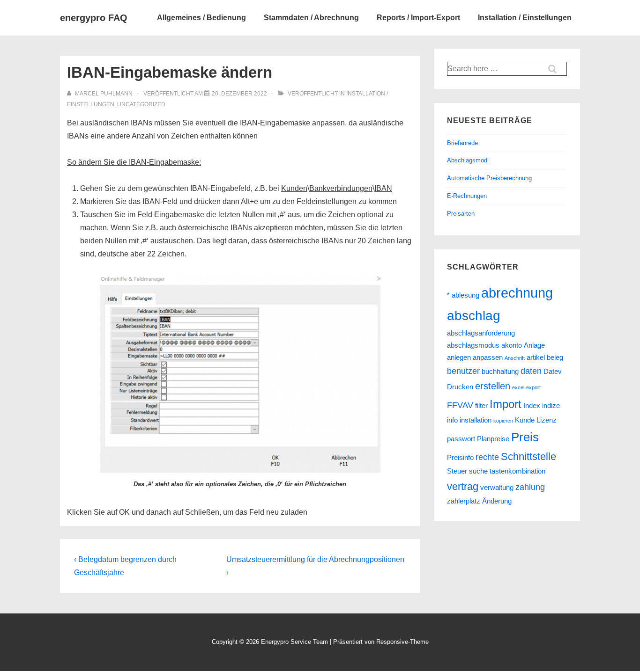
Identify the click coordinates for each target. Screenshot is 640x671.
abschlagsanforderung (481, 333)
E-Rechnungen (467, 195)
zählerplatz (463, 501)
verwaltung (496, 487)
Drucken (460, 387)
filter (481, 405)
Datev (552, 371)
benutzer (463, 371)
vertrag (462, 486)
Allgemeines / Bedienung (201, 18)
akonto (511, 345)
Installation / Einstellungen (525, 18)
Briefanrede (462, 142)
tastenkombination (517, 471)
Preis (525, 437)
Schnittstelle (528, 456)
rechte (487, 457)
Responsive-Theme (402, 641)
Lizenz (546, 420)
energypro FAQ (93, 18)
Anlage (534, 345)
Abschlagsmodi (468, 160)
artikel (536, 357)
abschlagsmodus (473, 345)
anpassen (488, 357)
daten (531, 371)
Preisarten (461, 213)
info (452, 420)
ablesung (465, 295)
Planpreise (493, 439)
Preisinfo (460, 457)
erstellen (492, 386)
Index (531, 405)
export (533, 387)
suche (478, 471)
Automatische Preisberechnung (489, 178)
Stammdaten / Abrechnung (311, 18)
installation (475, 420)
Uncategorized (141, 104)
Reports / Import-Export (418, 18)
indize (551, 405)
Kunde (525, 420)
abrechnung (517, 292)
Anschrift (515, 358)
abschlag (473, 315)
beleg (555, 357)
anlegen (459, 357)
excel (518, 387)
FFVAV (460, 405)
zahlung (530, 487)
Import (505, 404)
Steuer (457, 471)
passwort (461, 439)
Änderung (497, 501)
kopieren (503, 420)
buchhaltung (500, 371)
